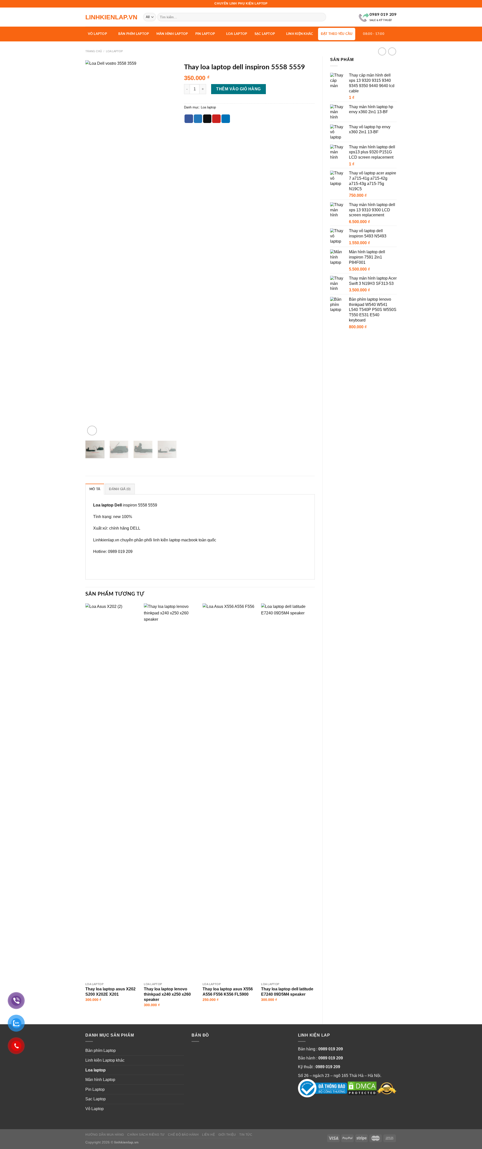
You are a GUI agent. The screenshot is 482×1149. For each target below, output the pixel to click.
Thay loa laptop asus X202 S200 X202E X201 (110, 991)
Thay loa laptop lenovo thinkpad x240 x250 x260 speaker (167, 994)
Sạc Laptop (265, 33)
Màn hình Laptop (172, 33)
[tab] (94, 489)
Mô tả (94, 489)
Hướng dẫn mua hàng (104, 1134)
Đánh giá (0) (120, 489)
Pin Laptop (205, 33)
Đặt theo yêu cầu (337, 33)
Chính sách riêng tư (146, 1134)
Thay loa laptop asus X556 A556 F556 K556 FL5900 (228, 991)
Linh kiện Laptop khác (105, 1060)
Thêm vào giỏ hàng (238, 89)
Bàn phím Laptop (133, 33)
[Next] (168, 248)
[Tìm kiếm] (321, 17)
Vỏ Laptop (97, 33)
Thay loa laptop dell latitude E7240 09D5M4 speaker (287, 991)
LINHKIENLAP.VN (110, 17)
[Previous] (93, 248)
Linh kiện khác (299, 33)
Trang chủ (93, 51)
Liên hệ (208, 1134)
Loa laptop (236, 33)
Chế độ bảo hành (183, 1134)
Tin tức (245, 1134)
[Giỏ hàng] (392, 34)
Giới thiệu (227, 1134)
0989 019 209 (330, 1049)
